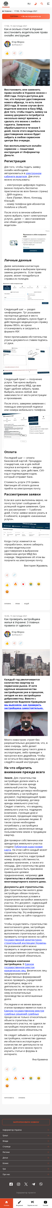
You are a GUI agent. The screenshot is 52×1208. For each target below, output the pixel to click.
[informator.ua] (6, 3)
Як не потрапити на (32, 16)
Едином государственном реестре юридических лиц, (19, 967)
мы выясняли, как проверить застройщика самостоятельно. (24, 706)
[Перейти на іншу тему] (35, 3)
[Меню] (48, 3)
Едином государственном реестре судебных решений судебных (24, 1012)
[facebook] (11, 1184)
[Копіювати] (20, 53)
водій (26, 604)
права (17, 604)
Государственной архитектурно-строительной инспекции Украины (25, 941)
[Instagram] (18, 1184)
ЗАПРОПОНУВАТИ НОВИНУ (26, 1122)
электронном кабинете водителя (22, 175)
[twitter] (26, 1184)
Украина (7, 604)
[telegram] (33, 1184)
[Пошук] (41, 3)
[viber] (41, 1184)
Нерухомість (9, 1098)
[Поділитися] (14, 53)
